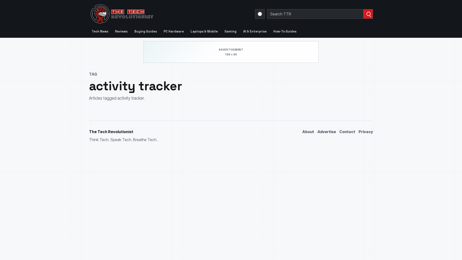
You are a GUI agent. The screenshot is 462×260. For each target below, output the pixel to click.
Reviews (121, 31)
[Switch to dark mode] (260, 14)
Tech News (100, 31)
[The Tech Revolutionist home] (156, 14)
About (308, 131)
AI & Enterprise (255, 31)
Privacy (366, 131)
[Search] (368, 14)
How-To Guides (284, 31)
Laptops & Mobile (204, 31)
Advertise (326, 131)
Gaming (231, 31)
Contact (347, 131)
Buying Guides (145, 31)
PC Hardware (174, 31)
